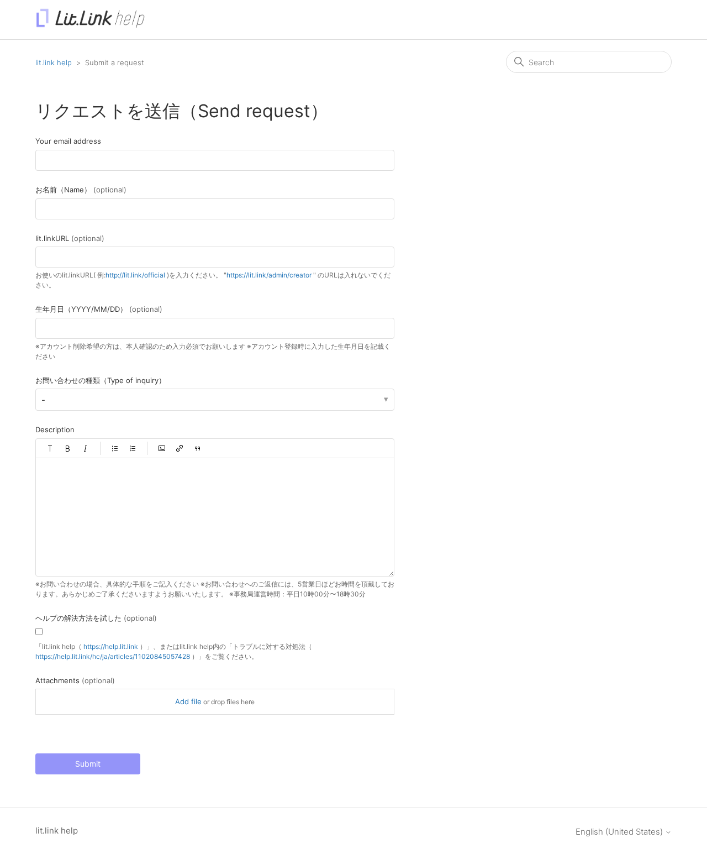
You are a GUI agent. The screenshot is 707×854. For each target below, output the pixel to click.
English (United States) (620, 831)
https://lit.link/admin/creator (269, 275)
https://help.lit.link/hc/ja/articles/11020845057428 (112, 656)
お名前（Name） (80, 189)
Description (55, 429)
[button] (50, 448)
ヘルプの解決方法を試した (96, 618)
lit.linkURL (69, 238)
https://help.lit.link (110, 646)
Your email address (68, 141)
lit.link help (53, 62)
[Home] (90, 25)
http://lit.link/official (135, 275)
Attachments (75, 680)
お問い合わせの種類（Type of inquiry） (100, 380)
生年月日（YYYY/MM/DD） (98, 309)
